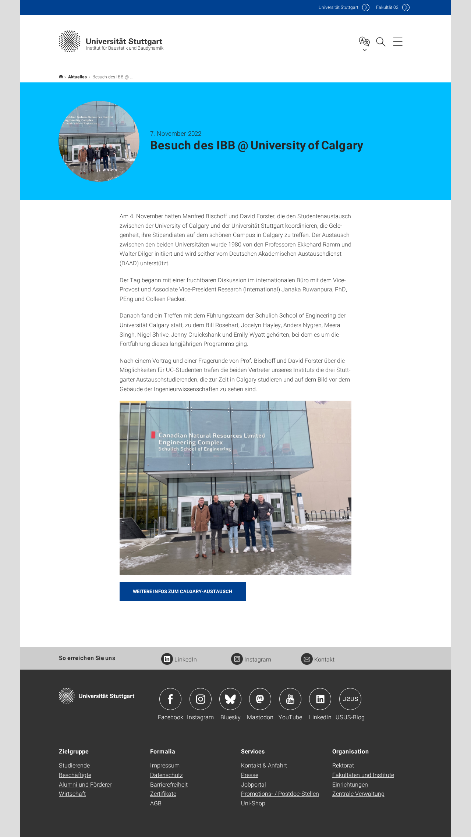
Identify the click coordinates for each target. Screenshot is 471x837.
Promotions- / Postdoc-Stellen (280, 793)
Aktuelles (77, 76)
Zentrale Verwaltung (358, 793)
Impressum (165, 765)
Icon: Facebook (170, 699)
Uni (338, 7)
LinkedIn (185, 659)
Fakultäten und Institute (363, 775)
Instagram (257, 659)
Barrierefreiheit (169, 784)
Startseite (61, 76)
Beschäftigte (75, 775)
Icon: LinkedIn (320, 699)
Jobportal (253, 784)
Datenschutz (166, 775)
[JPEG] (235, 488)
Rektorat (343, 765)
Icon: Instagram (201, 699)
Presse (249, 775)
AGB (156, 803)
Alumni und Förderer (85, 784)
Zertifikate (163, 793)
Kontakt (324, 659)
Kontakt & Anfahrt (264, 765)
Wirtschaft (72, 793)
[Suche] (380, 41)
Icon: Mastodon (260, 699)
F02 (387, 7)
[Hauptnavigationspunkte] (398, 41)
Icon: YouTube (290, 699)
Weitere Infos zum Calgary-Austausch (183, 591)
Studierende (74, 765)
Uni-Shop (253, 803)
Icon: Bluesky (230, 699)
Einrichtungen (350, 784)
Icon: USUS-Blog (350, 699)
